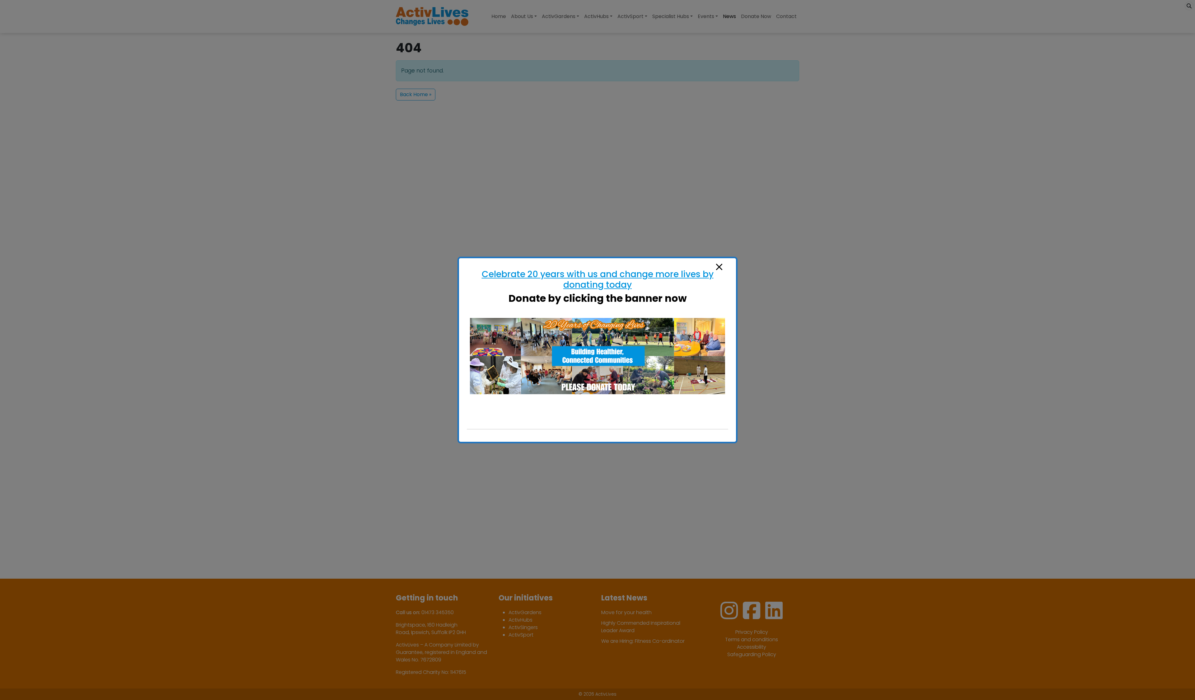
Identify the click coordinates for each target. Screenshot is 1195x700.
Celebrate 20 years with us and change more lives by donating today (598, 279)
